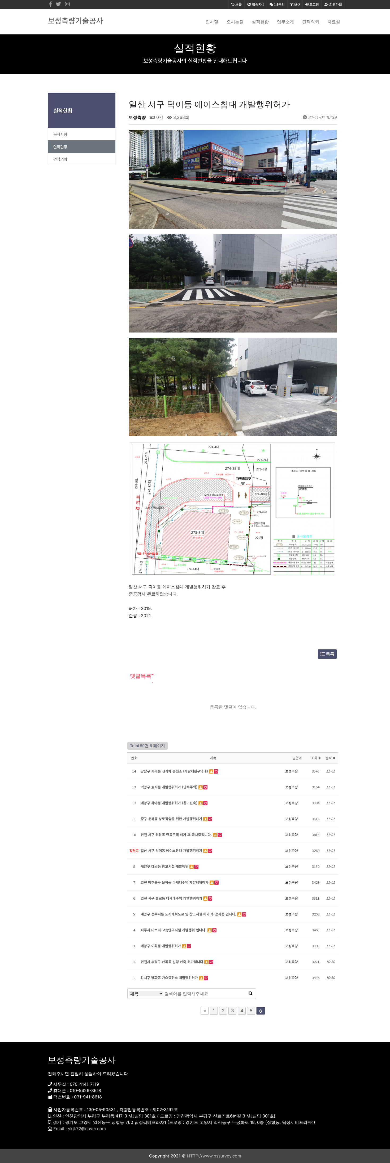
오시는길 (235, 22)
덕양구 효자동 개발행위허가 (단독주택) (169, 786)
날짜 (329, 757)
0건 (159, 117)
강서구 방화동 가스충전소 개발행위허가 (170, 977)
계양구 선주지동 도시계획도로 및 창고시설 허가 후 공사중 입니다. (189, 914)
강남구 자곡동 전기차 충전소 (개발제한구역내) (175, 771)
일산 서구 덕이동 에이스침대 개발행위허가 (172, 850)
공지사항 (60, 134)
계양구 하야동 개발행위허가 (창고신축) (169, 802)
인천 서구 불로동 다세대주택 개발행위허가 (172, 898)
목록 (329, 654)
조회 (314, 757)
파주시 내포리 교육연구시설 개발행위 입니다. (174, 929)
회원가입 (335, 4)
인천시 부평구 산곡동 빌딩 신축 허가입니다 (172, 961)
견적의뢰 (310, 22)
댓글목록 (140, 676)
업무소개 (285, 22)
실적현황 (260, 22)
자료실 (333, 22)
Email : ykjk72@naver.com (79, 1128)
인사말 (212, 22)
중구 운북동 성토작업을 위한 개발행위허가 (172, 818)
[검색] (250, 994)
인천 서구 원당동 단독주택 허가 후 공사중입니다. (177, 834)
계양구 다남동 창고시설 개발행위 (165, 866)
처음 (205, 1011)
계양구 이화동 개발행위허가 (161, 945)
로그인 (314, 4)
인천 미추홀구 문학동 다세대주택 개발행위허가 (175, 882)
